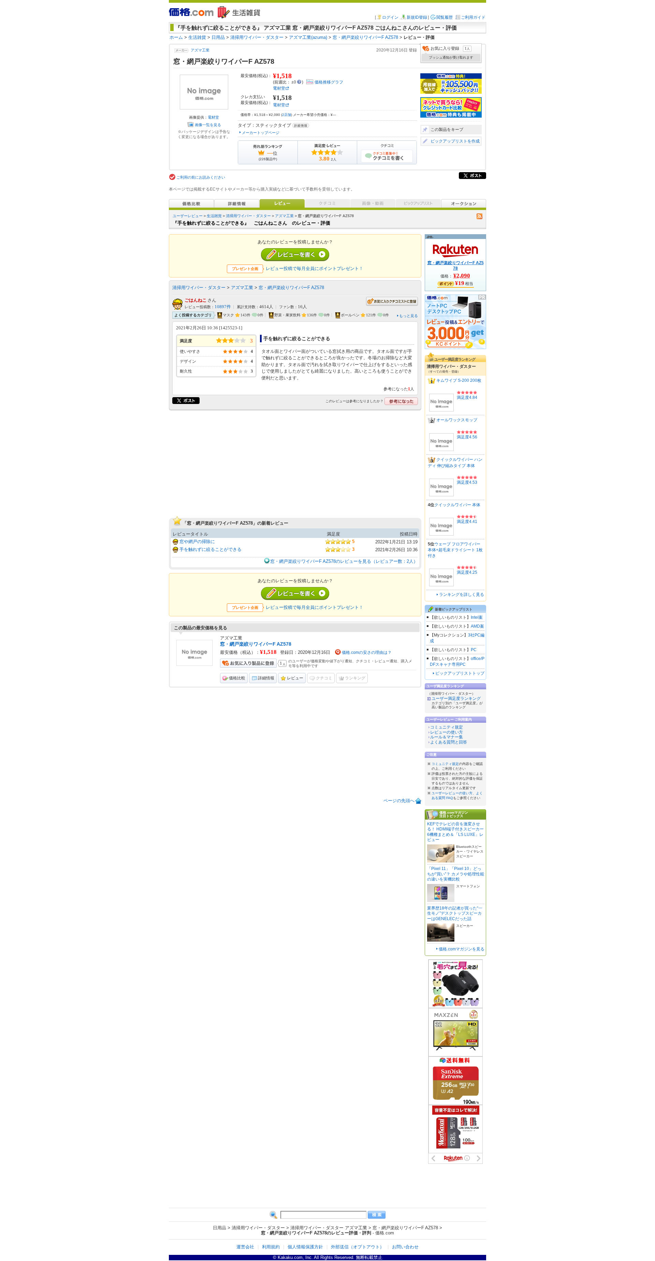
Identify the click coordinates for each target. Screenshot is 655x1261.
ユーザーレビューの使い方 (452, 793)
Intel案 (477, 617)
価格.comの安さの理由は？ (367, 652)
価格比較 (237, 678)
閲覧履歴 (444, 17)
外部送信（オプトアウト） (357, 1246)
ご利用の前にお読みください (200, 177)
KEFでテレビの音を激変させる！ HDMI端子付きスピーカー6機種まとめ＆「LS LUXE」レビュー (455, 832)
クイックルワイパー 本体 (457, 504)
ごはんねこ (196, 300)
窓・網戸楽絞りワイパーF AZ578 (291, 287)
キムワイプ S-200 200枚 (458, 380)
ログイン (390, 17)
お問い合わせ (405, 1246)
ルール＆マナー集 (446, 737)
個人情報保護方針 (305, 1246)
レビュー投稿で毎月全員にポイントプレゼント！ (314, 268)
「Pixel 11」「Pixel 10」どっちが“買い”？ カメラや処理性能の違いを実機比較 (455, 874)
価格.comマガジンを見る (461, 949)
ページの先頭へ (398, 800)
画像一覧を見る (208, 125)
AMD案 (477, 626)
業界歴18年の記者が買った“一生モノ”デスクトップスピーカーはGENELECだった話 (454, 913)
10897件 (223, 306)
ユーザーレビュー (188, 216)
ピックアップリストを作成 (455, 141)
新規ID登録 (417, 17)
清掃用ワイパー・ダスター (248, 216)
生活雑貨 (214, 216)
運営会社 (245, 1246)
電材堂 (213, 117)
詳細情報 (266, 678)
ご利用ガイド (473, 17)
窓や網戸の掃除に (197, 541)
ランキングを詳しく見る (461, 594)
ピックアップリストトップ (459, 673)
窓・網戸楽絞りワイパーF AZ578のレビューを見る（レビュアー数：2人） (344, 561)
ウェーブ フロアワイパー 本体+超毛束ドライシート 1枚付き (455, 550)
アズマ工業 (200, 50)
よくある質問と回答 (448, 742)
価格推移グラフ (329, 82)
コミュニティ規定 (446, 727)
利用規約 (271, 1246)
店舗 (286, 115)
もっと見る (408, 316)
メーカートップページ (260, 133)
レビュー (295, 678)
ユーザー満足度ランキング (456, 698)
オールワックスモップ (456, 420)
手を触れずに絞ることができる (210, 549)
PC (474, 649)
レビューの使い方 (446, 732)
